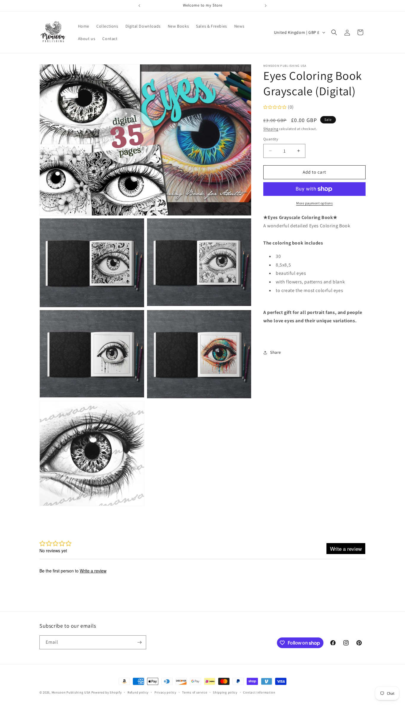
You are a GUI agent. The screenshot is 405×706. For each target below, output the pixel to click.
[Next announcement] (265, 5)
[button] (334, 32)
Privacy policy (165, 692)
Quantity (270, 139)
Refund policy (138, 692)
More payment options (314, 203)
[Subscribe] (139, 642)
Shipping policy (225, 692)
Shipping (270, 128)
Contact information (259, 692)
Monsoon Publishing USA (71, 692)
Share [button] (275, 352)
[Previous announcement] (139, 5)
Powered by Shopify (106, 692)
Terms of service (194, 692)
